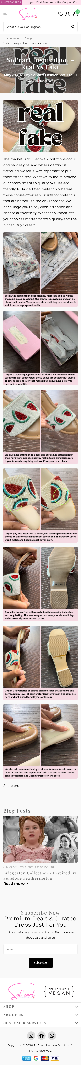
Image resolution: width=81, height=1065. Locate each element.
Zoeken (73, 27)
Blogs (28, 38)
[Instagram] (31, 1035)
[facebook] (41, 1035)
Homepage (11, 38)
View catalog (5, 13)
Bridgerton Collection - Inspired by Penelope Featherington (39, 875)
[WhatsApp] (52, 1035)
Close (40, 1006)
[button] (74, 851)
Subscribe (40, 962)
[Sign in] (67, 14)
